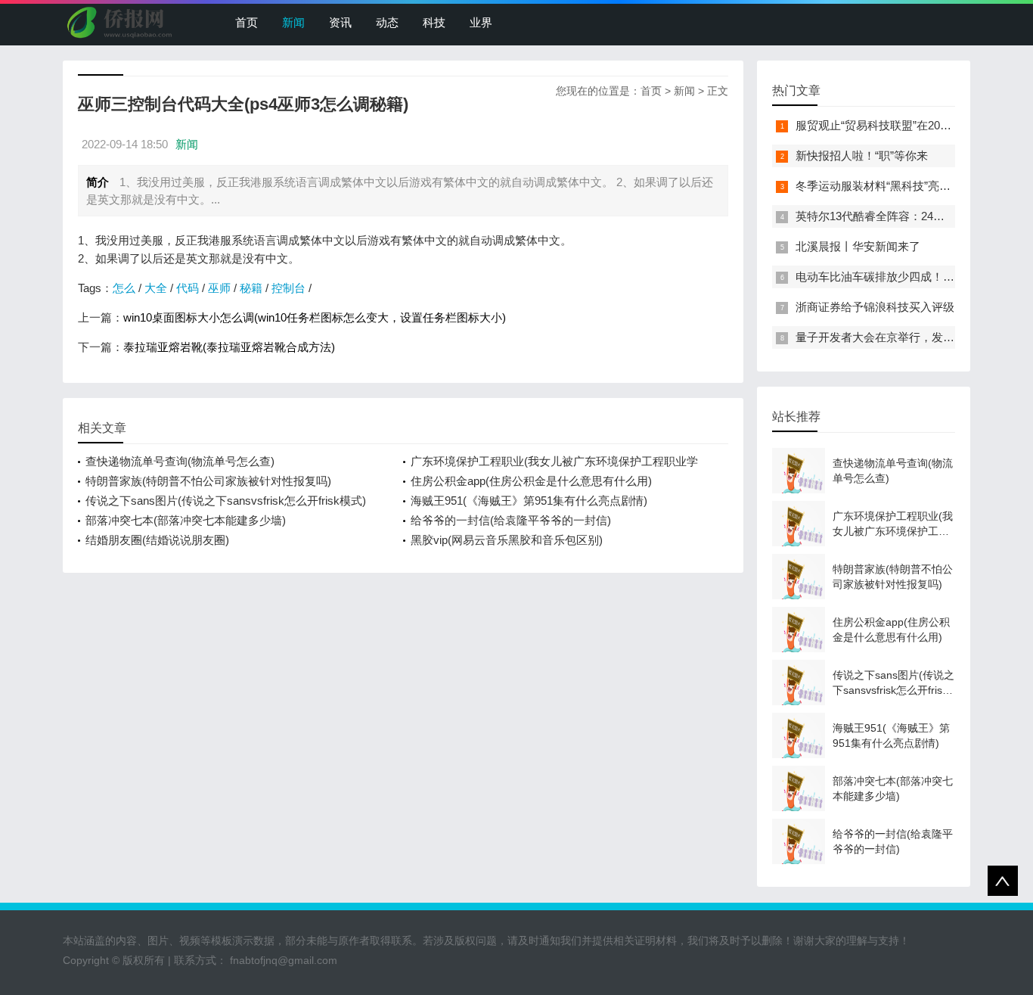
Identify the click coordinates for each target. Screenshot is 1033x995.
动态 (387, 22)
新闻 (293, 22)
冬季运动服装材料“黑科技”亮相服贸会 (890, 185)
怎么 (124, 287)
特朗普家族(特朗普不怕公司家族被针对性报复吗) (208, 480)
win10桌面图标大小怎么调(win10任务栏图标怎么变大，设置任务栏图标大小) (314, 317)
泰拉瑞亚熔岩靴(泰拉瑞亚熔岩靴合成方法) (229, 346)
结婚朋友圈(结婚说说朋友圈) (157, 539)
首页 (246, 22)
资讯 (340, 22)
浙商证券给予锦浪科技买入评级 (875, 306)
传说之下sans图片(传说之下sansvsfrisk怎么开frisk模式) (225, 500)
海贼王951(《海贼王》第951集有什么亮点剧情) (529, 500)
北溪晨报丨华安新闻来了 (858, 246)
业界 (481, 22)
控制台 (288, 287)
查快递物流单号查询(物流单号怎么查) (180, 461)
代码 (187, 287)
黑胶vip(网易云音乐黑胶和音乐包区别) (507, 539)
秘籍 (251, 287)
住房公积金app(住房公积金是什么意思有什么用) (531, 480)
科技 (434, 22)
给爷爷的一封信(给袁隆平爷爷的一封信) (511, 520)
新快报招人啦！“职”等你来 (862, 155)
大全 (155, 287)
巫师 (219, 287)
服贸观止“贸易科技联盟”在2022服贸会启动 (902, 125)
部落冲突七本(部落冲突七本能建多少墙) (185, 520)
